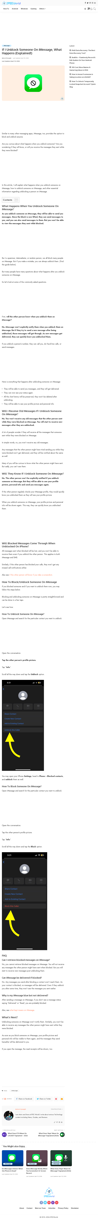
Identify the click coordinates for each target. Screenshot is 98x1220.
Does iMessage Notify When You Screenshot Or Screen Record (36, 1171)
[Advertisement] (49, 25)
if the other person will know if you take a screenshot (30, 575)
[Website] (54, 1122)
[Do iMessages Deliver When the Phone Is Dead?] (12, 1158)
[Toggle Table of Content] (15, 199)
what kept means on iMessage (22, 1010)
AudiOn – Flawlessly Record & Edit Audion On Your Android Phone (82, 60)
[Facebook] (85, 3)
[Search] (94, 9)
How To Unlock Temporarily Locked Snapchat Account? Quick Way (82, 84)
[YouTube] (95, 3)
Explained (56, 1161)
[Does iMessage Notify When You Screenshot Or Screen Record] (37, 1158)
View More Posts (56, 1109)
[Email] (61, 1099)
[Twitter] (88, 3)
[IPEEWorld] (11, 2)
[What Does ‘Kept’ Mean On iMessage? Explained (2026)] (61, 1158)
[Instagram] (92, 3)
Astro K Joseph (6, 58)
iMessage (6, 45)
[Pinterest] (90, 3)
